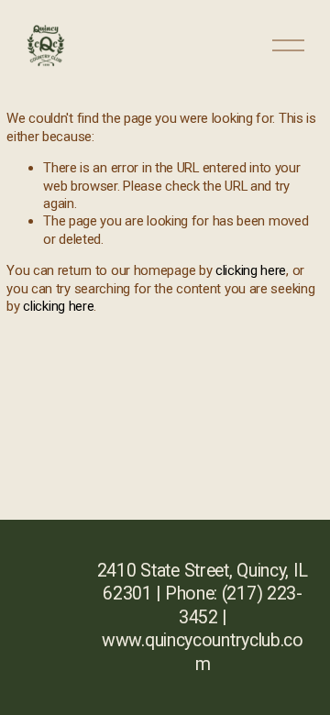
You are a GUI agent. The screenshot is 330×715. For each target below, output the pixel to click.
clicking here (250, 270)
